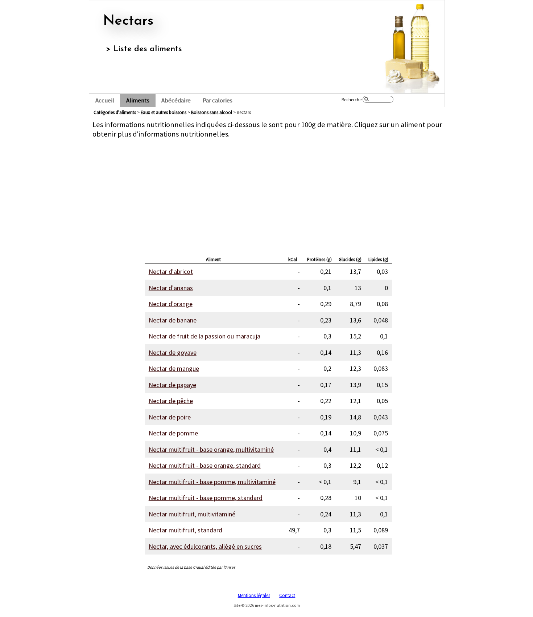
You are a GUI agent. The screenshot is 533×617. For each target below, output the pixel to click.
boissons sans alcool (211, 112)
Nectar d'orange (171, 304)
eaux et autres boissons (163, 112)
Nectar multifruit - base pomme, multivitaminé (212, 482)
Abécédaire (176, 100)
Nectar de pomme (173, 433)
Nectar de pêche (171, 401)
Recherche (351, 99)
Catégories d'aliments (115, 112)
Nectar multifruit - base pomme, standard (206, 498)
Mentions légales (254, 595)
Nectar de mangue (174, 368)
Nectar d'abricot (171, 271)
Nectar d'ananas (171, 288)
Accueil (104, 100)
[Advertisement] (268, 195)
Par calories (217, 100)
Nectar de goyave (173, 352)
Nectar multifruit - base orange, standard (205, 465)
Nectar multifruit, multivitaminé (192, 514)
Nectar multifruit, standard (185, 530)
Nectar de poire (170, 417)
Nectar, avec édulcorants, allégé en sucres (205, 546)
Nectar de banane (173, 320)
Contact (287, 595)
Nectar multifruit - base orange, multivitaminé (211, 449)
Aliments (137, 100)
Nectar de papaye (172, 385)
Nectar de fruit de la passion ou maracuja (204, 336)
